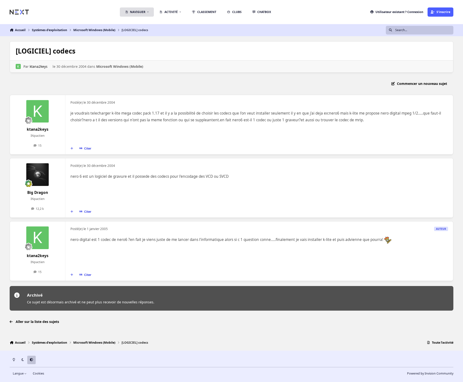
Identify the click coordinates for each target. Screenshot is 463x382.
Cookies (38, 373)
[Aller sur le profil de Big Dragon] (37, 174)
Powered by (430, 373)
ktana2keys (39, 66)
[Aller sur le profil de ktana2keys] (18, 66)
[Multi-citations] (71, 148)
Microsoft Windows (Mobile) (119, 66)
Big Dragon (37, 192)
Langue (18, 373)
